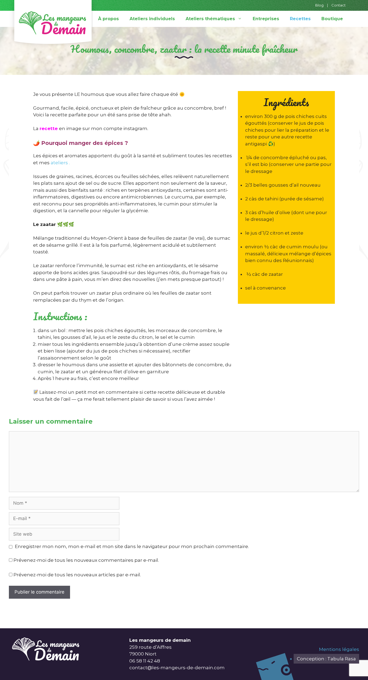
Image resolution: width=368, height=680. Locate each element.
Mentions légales (339, 649)
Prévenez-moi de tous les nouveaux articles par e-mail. (77, 574)
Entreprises (266, 18)
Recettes (300, 18)
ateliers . (60, 162)
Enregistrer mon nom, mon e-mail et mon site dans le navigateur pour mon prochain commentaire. (132, 546)
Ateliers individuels (152, 18)
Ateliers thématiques (210, 18)
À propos (108, 18)
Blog (319, 5)
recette (49, 128)
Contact (338, 5)
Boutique (332, 18)
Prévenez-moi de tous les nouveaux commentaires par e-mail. (86, 560)
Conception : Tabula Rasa (326, 658)
